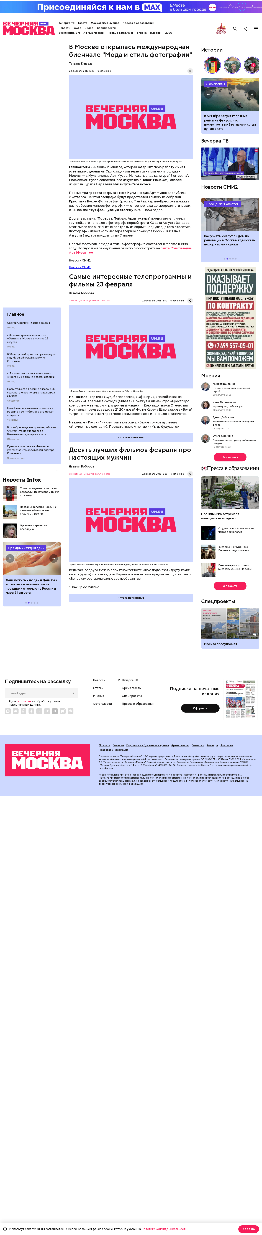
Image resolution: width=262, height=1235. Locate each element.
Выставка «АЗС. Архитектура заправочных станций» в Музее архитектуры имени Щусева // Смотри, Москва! (212, 65)
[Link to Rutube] (63, 711)
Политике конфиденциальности (164, 1229)
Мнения (210, 375)
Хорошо (249, 1229)
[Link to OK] (23, 711)
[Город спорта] (221, 28)
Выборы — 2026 (161, 33)
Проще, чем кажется (222, 204)
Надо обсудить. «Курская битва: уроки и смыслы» (230, 164)
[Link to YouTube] (39, 711)
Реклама (118, 745)
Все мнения (230, 457)
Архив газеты (131, 688)
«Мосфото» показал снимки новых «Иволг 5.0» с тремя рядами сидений (31, 375)
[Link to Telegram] (47, 711)
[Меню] (255, 28)
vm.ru (172, 762)
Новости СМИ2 (80, 267)
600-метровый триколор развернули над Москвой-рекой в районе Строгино (31, 357)
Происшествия (16, 458)
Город (10, 327)
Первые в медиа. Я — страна (127, 33)
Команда (212, 745)
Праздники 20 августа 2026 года (32, 558)
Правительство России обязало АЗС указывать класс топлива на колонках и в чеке (31, 392)
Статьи (98, 688)
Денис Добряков (223, 417)
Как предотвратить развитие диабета (230, 214)
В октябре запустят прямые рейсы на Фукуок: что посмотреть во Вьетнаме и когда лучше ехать (31, 431)
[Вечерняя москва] (47, 760)
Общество (13, 400)
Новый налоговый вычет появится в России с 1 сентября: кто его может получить (30, 411)
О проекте (230, 586)
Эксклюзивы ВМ (69, 33)
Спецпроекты (106, 28)
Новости (64, 28)
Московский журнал (105, 23)
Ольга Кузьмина (223, 435)
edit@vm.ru (202, 765)
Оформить (200, 708)
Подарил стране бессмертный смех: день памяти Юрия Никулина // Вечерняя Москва (232, 65)
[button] (10, 558)
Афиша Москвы (93, 33)
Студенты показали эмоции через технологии (236, 530)
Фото (77, 28)
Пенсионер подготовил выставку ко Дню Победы (234, 567)
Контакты (226, 745)
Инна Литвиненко (224, 402)
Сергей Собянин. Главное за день (28, 323)
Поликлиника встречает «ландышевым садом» (220, 516)
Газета (82, 23)
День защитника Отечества (95, 300)
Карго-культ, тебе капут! (228, 406)
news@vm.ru (106, 768)
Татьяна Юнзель (80, 63)
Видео (89, 28)
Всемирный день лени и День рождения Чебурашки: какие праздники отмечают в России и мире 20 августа (31, 586)
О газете (104, 745)
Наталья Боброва (81, 293)
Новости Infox (22, 479)
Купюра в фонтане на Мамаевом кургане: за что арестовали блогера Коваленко (30, 450)
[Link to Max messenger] (8, 711)
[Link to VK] (16, 711)
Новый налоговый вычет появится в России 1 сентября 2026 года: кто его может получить (230, 94)
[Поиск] (235, 28)
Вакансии (198, 745)
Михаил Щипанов (224, 383)
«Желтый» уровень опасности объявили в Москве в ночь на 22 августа (27, 338)
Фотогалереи (102, 703)
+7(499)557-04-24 (165, 765)
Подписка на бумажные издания (147, 745)
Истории (212, 49)
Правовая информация (113, 750)
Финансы (12, 419)
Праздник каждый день (26, 548)
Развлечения (104, 71)
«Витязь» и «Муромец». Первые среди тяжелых (233, 548)
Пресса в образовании (138, 23)
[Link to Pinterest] (70, 711)
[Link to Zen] (31, 711)
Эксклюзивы (215, 84)
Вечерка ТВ (66, 23)
